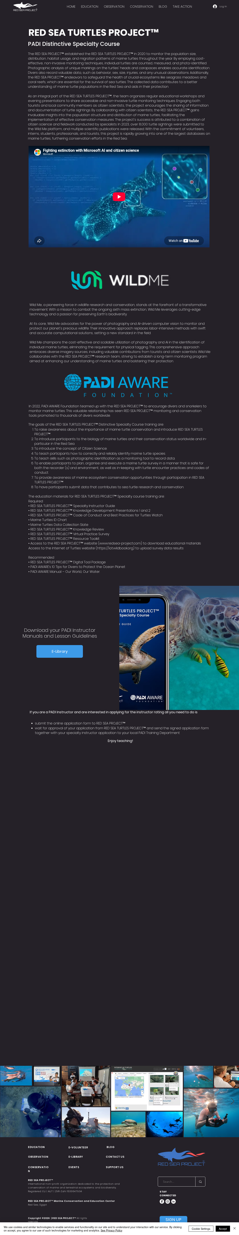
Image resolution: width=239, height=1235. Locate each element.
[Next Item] (232, 1101)
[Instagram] (167, 1201)
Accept (223, 1229)
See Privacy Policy (111, 1230)
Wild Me (41, 129)
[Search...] (200, 1181)
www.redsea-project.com (120, 543)
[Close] (234, 1228)
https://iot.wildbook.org (115, 548)
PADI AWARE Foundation (60, 406)
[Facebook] (162, 1201)
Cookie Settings (201, 1229)
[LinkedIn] (173, 1201)
